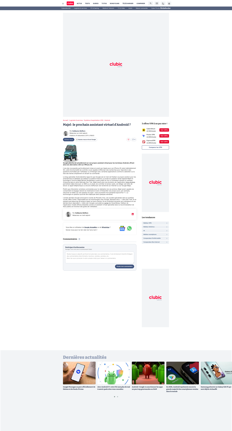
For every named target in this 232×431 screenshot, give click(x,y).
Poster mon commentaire (124, 266)
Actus (79, 3)
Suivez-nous (68, 139)
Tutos (104, 3)
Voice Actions (130, 182)
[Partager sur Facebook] (227, 415)
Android (107, 120)
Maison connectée (142, 8)
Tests (87, 3)
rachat (106, 203)
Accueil (65, 120)
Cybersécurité (66, 8)
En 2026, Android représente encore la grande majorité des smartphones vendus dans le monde (182, 389)
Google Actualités (90, 227)
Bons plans (114, 3)
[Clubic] (70, 3)
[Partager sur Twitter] (227, 421)
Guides (95, 3)
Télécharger (127, 3)
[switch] (163, 4)
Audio (130, 8)
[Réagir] (128, 139)
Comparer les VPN (155, 147)
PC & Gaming (95, 8)
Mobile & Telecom (108, 8)
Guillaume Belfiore (78, 131)
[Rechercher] (151, 3)
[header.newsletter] (157, 3)
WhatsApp (105, 227)
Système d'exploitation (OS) (93, 120)
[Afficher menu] (63, 3)
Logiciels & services (80, 8)
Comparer (141, 3)
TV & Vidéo (121, 8)
